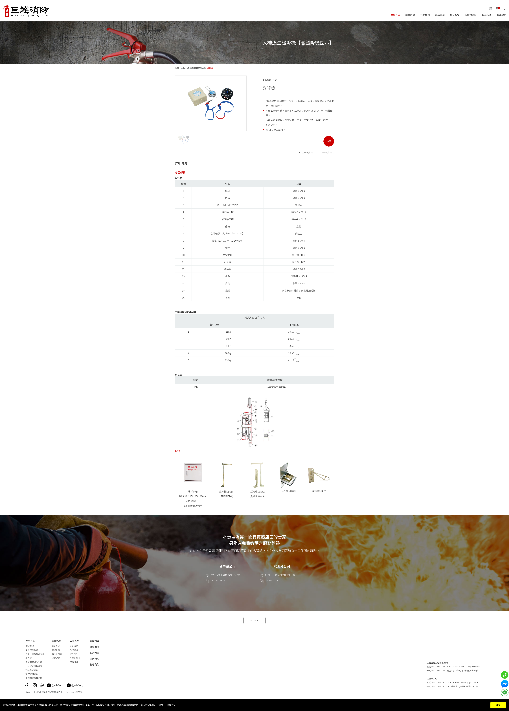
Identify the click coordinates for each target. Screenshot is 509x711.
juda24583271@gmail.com (467, 666)
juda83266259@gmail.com (465, 682)
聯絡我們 (501, 15)
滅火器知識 (57, 653)
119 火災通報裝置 (33, 665)
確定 (498, 705)
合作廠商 (74, 650)
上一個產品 (307, 152)
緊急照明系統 (31, 650)
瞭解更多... (172, 705)
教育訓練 (74, 661)
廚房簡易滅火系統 (33, 661)
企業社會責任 (76, 657)
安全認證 (74, 653)
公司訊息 (56, 646)
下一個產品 (326, 152)
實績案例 (440, 15)
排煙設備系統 (31, 673)
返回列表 (254, 620)
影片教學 (454, 15)
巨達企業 (487, 15)
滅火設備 (29, 646)
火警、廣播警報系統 (35, 653)
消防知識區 (471, 15)
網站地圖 (79, 692)
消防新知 (425, 15)
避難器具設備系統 (198, 68)
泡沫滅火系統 (31, 669)
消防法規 (56, 657)
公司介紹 (74, 646)
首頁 (177, 68)
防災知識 (56, 650)
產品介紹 (395, 15)
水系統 (28, 657)
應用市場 (410, 15)
